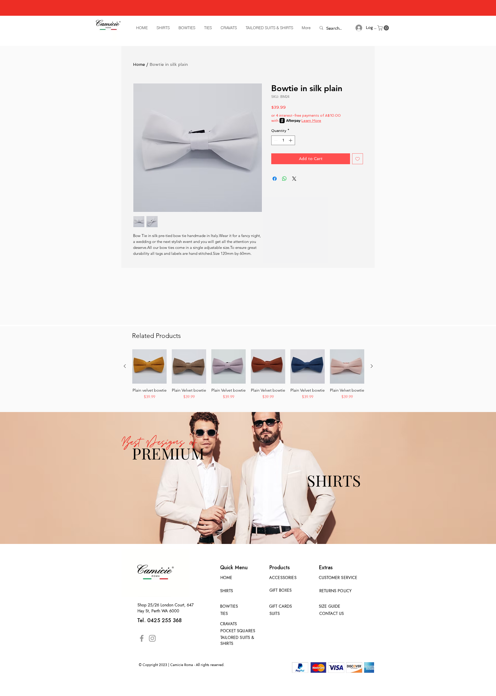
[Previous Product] (125, 366)
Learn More (311, 120)
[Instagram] (152, 638)
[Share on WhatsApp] (284, 179)
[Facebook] (141, 638)
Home (139, 64)
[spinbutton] (283, 140)
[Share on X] (294, 179)
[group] (248, 374)
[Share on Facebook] (275, 179)
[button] (383, 27)
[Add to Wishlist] (357, 158)
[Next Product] (372, 366)
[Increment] (291, 140)
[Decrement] (275, 140)
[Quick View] (149, 366)
